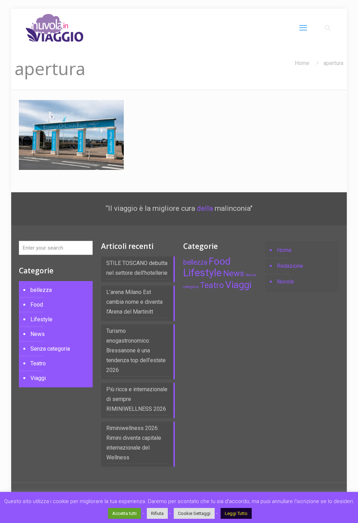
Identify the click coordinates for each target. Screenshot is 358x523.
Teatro (38, 363)
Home (302, 63)
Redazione (290, 266)
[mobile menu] (303, 28)
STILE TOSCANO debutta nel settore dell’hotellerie (136, 268)
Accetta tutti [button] (124, 513)
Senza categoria (50, 348)
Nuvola (285, 281)
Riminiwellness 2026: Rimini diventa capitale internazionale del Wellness (133, 443)
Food (36, 304)
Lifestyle (41, 319)
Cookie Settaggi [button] (194, 513)
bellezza (41, 290)
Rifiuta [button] (157, 513)
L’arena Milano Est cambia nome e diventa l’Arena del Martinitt (134, 302)
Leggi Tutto (236, 513)
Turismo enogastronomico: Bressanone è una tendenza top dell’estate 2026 (136, 350)
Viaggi (38, 378)
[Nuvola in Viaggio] (54, 28)
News (37, 334)
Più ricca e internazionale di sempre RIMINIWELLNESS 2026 (136, 399)
